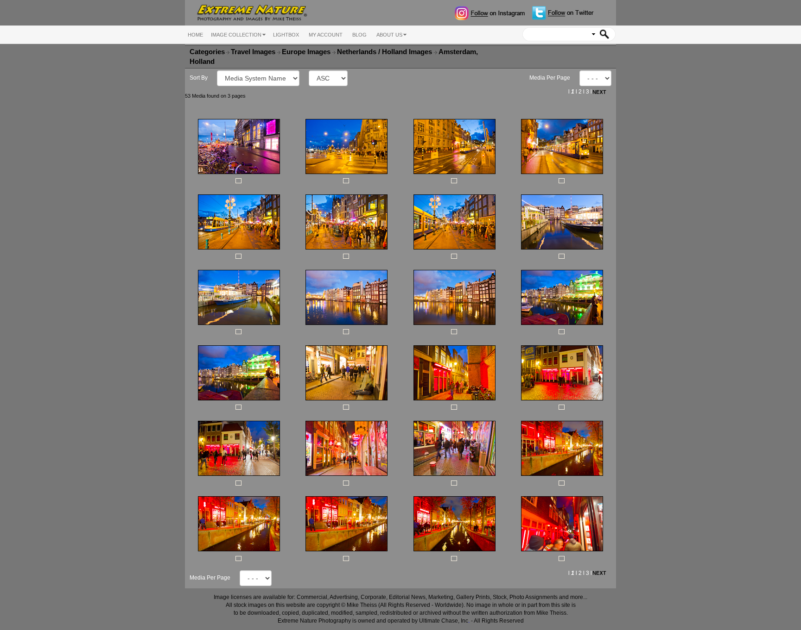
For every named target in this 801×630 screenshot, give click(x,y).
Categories (207, 52)
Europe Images (307, 52)
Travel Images (254, 52)
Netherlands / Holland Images (385, 52)
